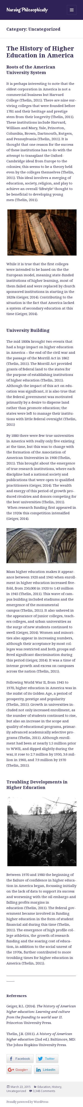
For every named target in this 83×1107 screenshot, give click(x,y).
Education (44, 1087)
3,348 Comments (44, 1091)
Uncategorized (16, 1091)
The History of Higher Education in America (40, 51)
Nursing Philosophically (27, 9)
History (56, 1087)
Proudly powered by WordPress (27, 1102)
